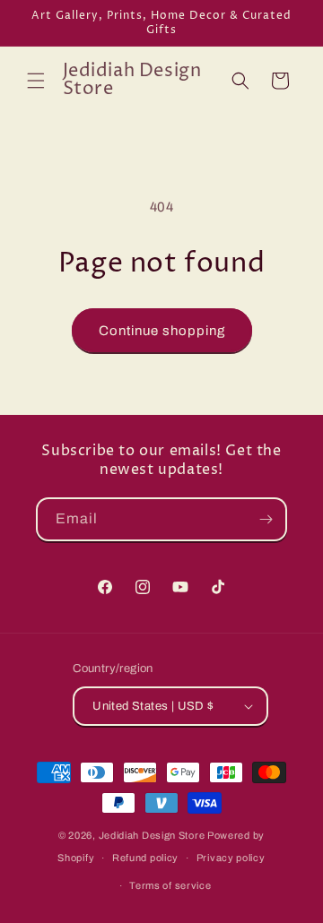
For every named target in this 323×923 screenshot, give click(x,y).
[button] (36, 80)
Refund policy (145, 857)
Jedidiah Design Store (152, 835)
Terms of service (170, 885)
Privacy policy (231, 857)
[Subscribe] (265, 519)
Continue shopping (162, 330)
